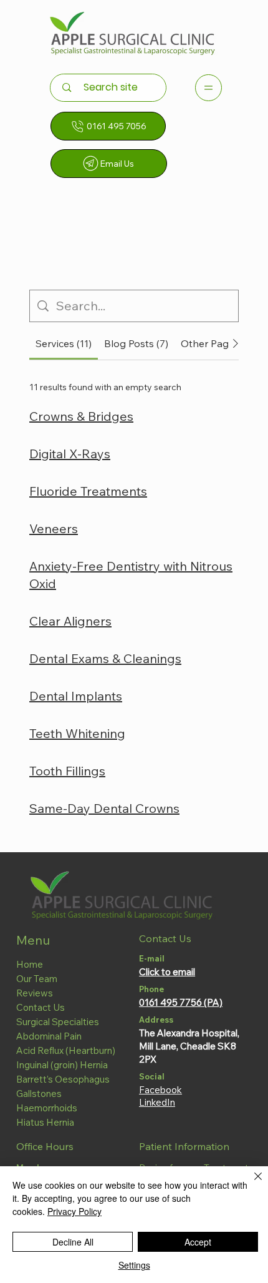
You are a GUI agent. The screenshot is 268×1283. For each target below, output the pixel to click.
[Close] (251, 1184)
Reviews (34, 993)
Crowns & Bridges (81, 416)
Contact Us (40, 1007)
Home (29, 964)
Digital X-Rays (69, 453)
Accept (197, 1242)
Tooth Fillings (67, 771)
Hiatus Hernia (45, 1122)
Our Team (36, 979)
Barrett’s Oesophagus (63, 1079)
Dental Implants (75, 696)
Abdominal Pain (49, 1036)
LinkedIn (157, 1102)
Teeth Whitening (77, 733)
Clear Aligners (70, 621)
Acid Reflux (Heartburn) (65, 1050)
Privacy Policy (74, 1211)
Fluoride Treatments (88, 491)
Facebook (160, 1090)
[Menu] (209, 88)
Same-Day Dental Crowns (104, 808)
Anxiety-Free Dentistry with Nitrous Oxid (130, 574)
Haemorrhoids (46, 1108)
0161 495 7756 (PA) (181, 1002)
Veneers (53, 528)
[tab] (63, 343)
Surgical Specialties (57, 1022)
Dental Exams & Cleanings (105, 658)
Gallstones (39, 1093)
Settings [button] (134, 1265)
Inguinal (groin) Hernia (62, 1065)
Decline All (72, 1242)
